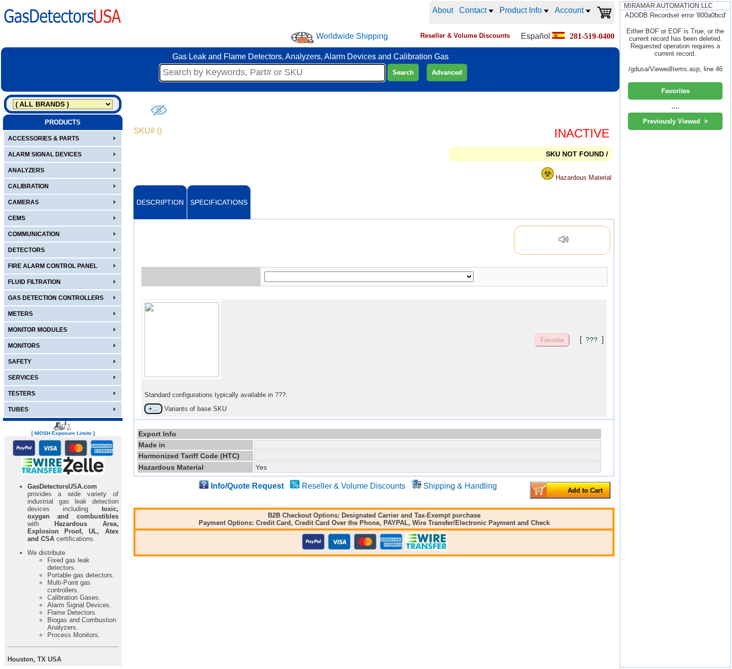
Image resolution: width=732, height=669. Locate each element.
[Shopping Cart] (604, 12)
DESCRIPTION (160, 202)
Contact (473, 10)
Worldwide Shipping (352, 36)
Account (570, 10)
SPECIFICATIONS (218, 202)
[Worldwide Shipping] (302, 38)
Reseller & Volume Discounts (353, 486)
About (442, 10)
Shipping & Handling (460, 486)
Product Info (521, 10)
